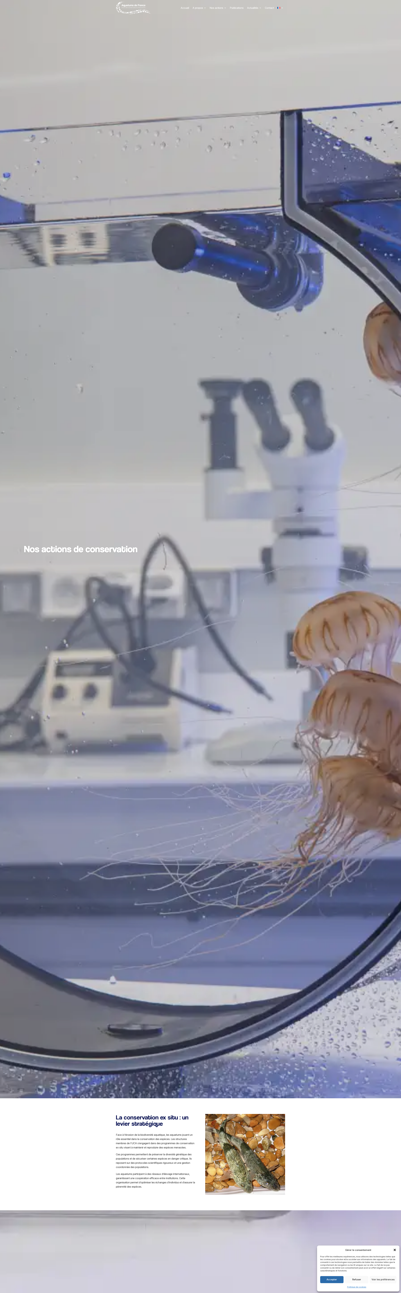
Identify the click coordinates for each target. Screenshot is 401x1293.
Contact (269, 7)
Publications (237, 7)
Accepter (332, 1279)
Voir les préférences (383, 1279)
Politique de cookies (356, 1287)
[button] (394, 1249)
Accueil (185, 7)
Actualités (252, 7)
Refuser (356, 1279)
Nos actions (216, 7)
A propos (198, 7)
